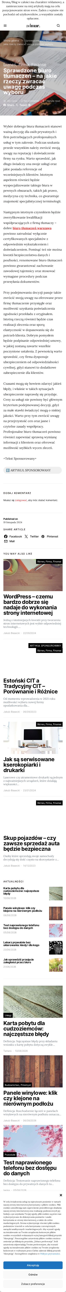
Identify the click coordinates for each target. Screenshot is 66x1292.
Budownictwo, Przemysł (17, 1085)
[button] (61, 1195)
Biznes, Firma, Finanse (24, 64)
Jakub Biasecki (11, 633)
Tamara (7, 1050)
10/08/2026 (9, 898)
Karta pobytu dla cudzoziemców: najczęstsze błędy (21, 890)
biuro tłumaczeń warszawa (32, 228)
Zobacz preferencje (33, 1284)
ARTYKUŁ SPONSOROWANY (45, 645)
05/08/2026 (10, 932)
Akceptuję (33, 1265)
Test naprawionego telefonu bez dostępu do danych (21, 926)
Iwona (6, 1190)
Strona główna (11, 40)
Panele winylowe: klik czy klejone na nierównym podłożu (22, 909)
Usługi (8, 1015)
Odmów (33, 1274)
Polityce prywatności (50, 1253)
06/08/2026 (10, 915)
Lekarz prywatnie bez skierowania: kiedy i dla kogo (21, 944)
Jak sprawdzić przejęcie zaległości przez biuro (18, 961)
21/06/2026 (9, 966)
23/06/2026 (9, 949)
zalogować (21, 500)
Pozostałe (10, 1154)
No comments (31, 100)
